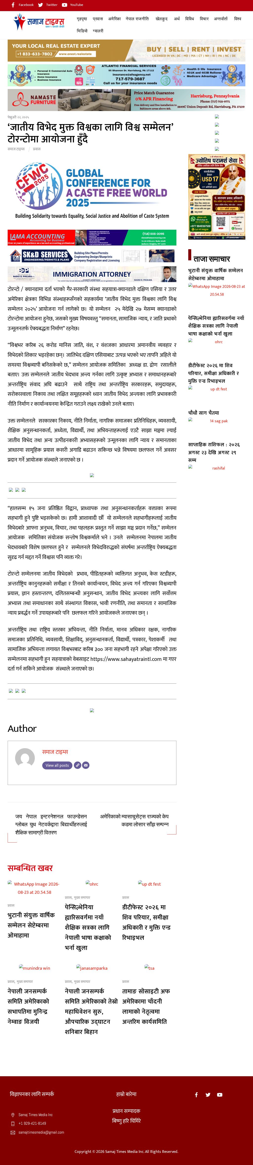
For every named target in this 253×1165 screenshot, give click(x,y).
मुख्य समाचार (82, 898)
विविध (189, 19)
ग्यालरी (98, 31)
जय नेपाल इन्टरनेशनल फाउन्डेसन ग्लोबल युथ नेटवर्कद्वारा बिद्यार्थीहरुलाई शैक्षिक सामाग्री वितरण (51, 824)
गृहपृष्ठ (82, 19)
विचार (204, 19)
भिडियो (82, 31)
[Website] (77, 765)
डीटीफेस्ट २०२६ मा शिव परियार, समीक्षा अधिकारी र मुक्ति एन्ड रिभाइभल (146, 922)
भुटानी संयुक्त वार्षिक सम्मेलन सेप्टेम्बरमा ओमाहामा (31, 925)
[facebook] (196, 1094)
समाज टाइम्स (16, 149)
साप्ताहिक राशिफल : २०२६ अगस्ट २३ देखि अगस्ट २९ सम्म (214, 453)
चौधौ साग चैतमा (203, 413)
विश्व (237, 19)
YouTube (76, 5)
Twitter (51, 5)
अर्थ (177, 19)
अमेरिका (114, 19)
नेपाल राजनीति (137, 19)
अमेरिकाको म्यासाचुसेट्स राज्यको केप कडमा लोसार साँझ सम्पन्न (134, 821)
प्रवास (98, 19)
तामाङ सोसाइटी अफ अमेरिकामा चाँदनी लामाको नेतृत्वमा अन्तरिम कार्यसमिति (146, 1006)
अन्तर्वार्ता (221, 19)
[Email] (85, 765)
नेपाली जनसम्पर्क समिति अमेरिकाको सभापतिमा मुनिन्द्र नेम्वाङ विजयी (28, 1006)
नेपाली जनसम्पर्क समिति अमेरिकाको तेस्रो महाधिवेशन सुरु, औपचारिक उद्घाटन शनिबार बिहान (91, 1011)
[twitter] (208, 1094)
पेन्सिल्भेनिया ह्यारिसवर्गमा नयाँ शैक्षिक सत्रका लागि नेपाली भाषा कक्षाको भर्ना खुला (88, 927)
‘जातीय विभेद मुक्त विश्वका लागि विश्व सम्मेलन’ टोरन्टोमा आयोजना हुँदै (90, 133)
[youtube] (220, 1094)
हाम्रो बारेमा (126, 1094)
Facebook (26, 5)
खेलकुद (162, 19)
